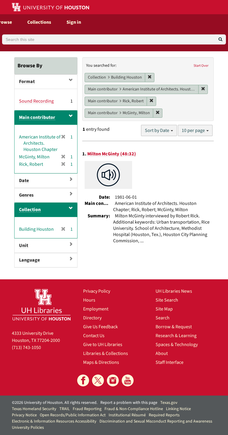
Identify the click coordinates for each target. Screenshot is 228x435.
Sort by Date (157, 130)
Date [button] (24, 180)
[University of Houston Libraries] (41, 305)
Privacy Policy (96, 291)
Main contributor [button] (37, 117)
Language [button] (29, 260)
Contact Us (93, 335)
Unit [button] (23, 245)
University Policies (28, 428)
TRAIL (64, 409)
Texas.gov (169, 403)
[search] (220, 39)
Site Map (164, 309)
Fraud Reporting (87, 409)
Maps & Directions (101, 362)
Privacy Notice (24, 415)
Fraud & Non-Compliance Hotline (133, 409)
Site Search (167, 300)
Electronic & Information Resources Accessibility (54, 421)
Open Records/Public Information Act (73, 415)
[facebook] (83, 380)
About (162, 353)
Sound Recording (36, 101)
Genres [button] (26, 195)
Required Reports (164, 415)
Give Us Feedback (100, 327)
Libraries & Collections (105, 353)
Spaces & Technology (177, 344)
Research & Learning (176, 335)
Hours (89, 300)
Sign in (73, 22)
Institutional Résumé (127, 415)
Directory (92, 318)
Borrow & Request (174, 327)
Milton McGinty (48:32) (111, 154)
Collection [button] (30, 209)
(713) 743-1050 (26, 347)
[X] (98, 380)
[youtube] (128, 380)
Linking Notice (178, 409)
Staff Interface (169, 362)
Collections (39, 22)
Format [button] (27, 81)
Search (163, 318)
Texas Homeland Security (34, 409)
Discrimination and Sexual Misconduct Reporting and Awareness (155, 421)
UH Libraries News (174, 291)
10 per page (194, 130)
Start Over (201, 65)
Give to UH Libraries (102, 344)
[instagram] (113, 380)
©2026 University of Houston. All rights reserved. (54, 403)
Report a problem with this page (128, 403)
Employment (95, 309)
